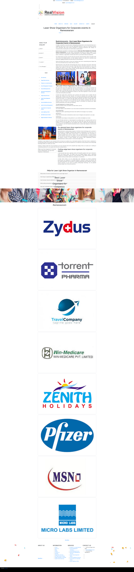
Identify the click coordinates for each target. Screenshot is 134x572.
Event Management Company (46, 85)
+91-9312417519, (58, 0)
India (6, 568)
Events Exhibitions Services (46, 102)
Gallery (75, 23)
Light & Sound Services (59, 558)
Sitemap (56, 553)
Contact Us (81, 23)
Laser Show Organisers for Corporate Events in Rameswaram (74, 42)
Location (42, 62)
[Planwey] (51, 12)
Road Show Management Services (46, 92)
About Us (61, 23)
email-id (42, 53)
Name (41, 48)
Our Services (43, 77)
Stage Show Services (45, 80)
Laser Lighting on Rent (45, 111)
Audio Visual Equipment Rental (45, 99)
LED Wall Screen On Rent (46, 114)
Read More (40, 558)
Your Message (43, 66)
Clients (87, 23)
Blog (71, 23)
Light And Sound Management (47, 105)
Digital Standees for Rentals (46, 117)
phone (41, 57)
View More (67, 540)
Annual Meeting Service (45, 88)
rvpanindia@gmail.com (69, 2)
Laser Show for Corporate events (46, 108)
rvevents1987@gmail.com (78, 0)
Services (66, 23)
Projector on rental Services (46, 83)
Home (55, 23)
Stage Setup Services (45, 95)
